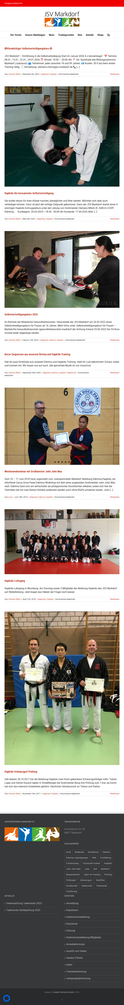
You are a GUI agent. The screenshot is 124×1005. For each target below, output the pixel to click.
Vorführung (71, 891)
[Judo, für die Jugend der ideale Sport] (11, 829)
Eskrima (52, 340)
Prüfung (108, 874)
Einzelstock (93, 852)
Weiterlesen (114, 74)
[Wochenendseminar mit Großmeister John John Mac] (62, 426)
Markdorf (105, 869)
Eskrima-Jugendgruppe (77, 857)
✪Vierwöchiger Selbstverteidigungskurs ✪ (28, 48)
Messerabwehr (73, 874)
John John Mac (73, 869)
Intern (69, 964)
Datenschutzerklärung (78, 916)
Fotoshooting (72, 863)
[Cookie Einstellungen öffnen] (6, 1001)
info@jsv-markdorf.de (13, 3)
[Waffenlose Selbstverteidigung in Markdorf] (25, 829)
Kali (95, 869)
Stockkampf (71, 886)
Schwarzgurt (86, 880)
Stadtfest (100, 880)
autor (10, 497)
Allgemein (45, 74)
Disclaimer (72, 923)
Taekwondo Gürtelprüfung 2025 (23, 910)
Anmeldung (72, 903)
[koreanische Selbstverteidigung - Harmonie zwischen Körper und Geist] (53, 829)
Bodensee (79, 852)
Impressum (72, 910)
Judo (87, 869)
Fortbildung (105, 857)
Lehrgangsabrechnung (78, 978)
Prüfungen (71, 880)
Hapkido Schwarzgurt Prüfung (21, 771)
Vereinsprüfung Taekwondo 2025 (24, 903)
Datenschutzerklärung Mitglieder (83, 937)
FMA (94, 857)
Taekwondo (71, 373)
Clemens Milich (14, 74)
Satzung (70, 930)
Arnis (68, 852)
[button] (108, 34)
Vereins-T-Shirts (74, 957)
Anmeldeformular (75, 944)
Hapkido (53, 74)
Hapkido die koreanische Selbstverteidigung (29, 193)
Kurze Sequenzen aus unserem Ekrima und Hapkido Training (37, 354)
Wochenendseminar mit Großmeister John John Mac (33, 471)
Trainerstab (101, 886)
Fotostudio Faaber (91, 863)
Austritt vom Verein (76, 951)
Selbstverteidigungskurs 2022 (21, 314)
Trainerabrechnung (76, 971)
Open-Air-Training (92, 874)
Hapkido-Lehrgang (15, 580)
